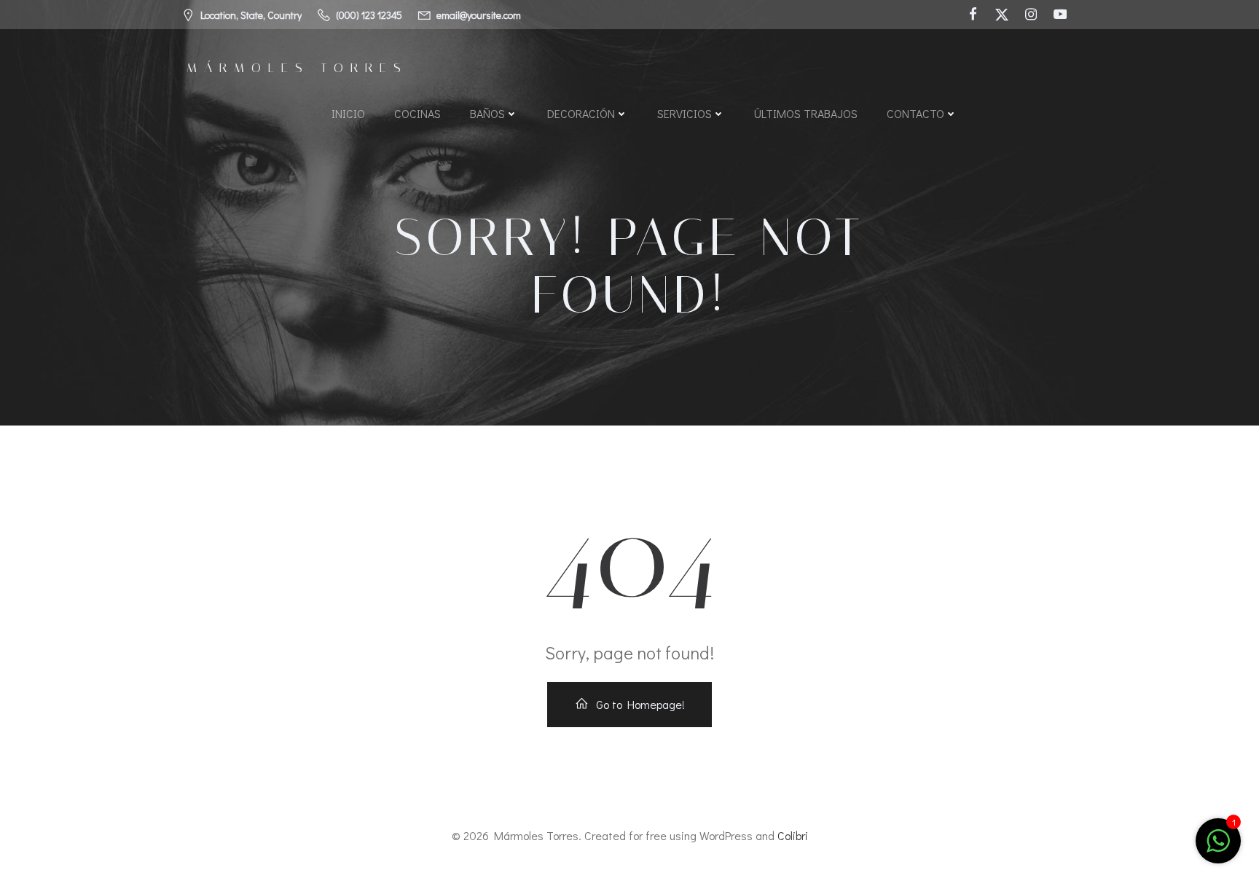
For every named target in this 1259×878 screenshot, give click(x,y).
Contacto (915, 113)
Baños (487, 113)
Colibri (792, 835)
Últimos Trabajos (806, 113)
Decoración (581, 113)
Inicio (348, 113)
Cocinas (417, 113)
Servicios (684, 113)
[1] (1218, 847)
